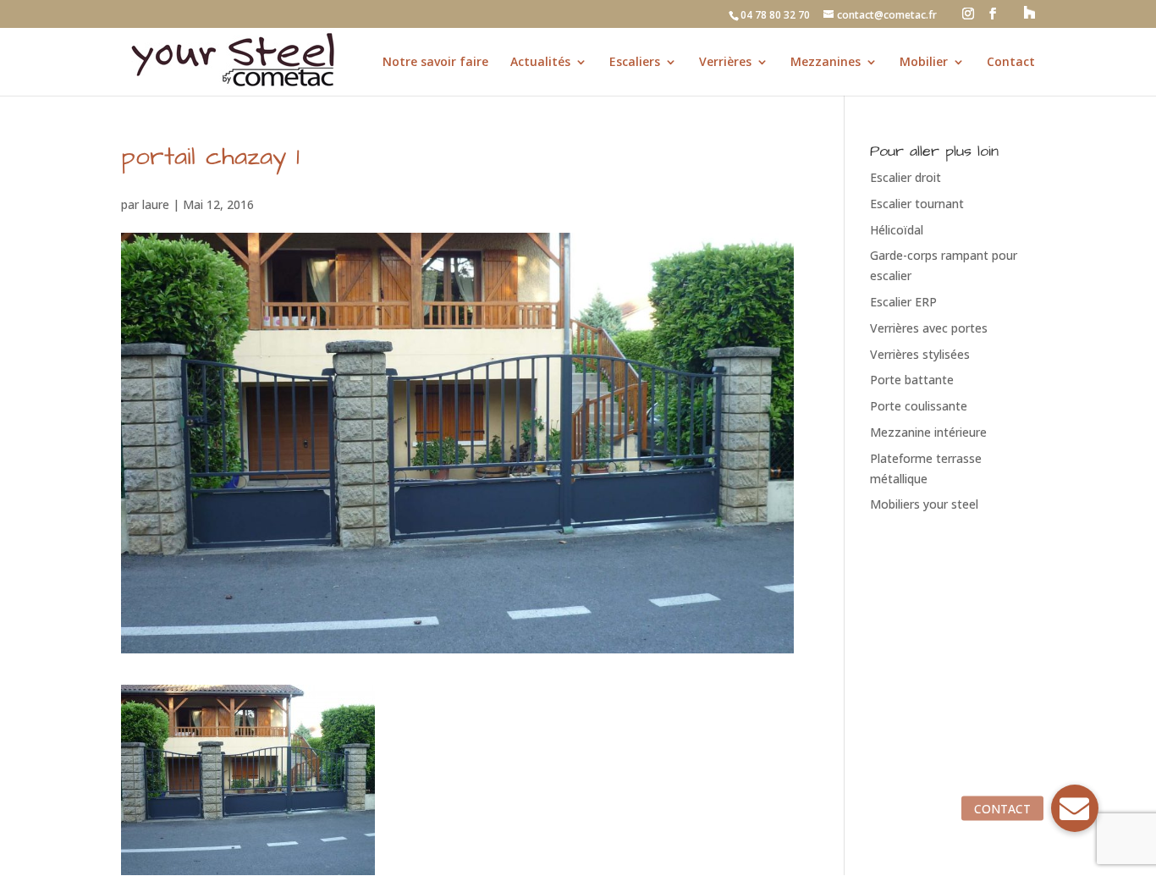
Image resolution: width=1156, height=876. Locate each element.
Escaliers (634, 62)
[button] (1074, 808)
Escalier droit (905, 177)
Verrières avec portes (929, 328)
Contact (1011, 62)
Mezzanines (825, 62)
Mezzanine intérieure (928, 432)
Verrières (725, 62)
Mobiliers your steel (924, 504)
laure (155, 204)
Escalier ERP (903, 302)
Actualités (540, 62)
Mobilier (924, 62)
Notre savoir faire (435, 62)
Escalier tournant (917, 204)
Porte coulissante (918, 406)
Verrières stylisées (920, 354)
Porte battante (912, 380)
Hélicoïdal (896, 230)
